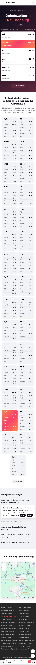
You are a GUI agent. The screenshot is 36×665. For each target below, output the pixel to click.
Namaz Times (10, 2)
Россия (21, 646)
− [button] (4, 569)
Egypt (21, 616)
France (3, 619)
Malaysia (22, 622)
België (3, 610)
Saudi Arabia (5, 634)
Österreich (4, 631)
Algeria (3, 607)
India (20, 619)
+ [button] (4, 565)
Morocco (22, 625)
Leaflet (24, 597)
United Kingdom (6, 640)
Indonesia (4, 622)
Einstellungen (19, 85)
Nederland (4, 628)
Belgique (22, 610)
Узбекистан (23, 649)
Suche (33, 3)
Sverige (21, 634)
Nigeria (21, 628)
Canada (3, 613)
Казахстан (22, 643)
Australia (22, 607)
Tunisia (3, 637)
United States (23, 640)
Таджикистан (5, 649)
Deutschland (5, 616)
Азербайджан (5, 643)
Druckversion (18, 481)
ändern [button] (27, 112)
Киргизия (4, 646)
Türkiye (21, 637)
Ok (29, 661)
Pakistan (21, 631)
